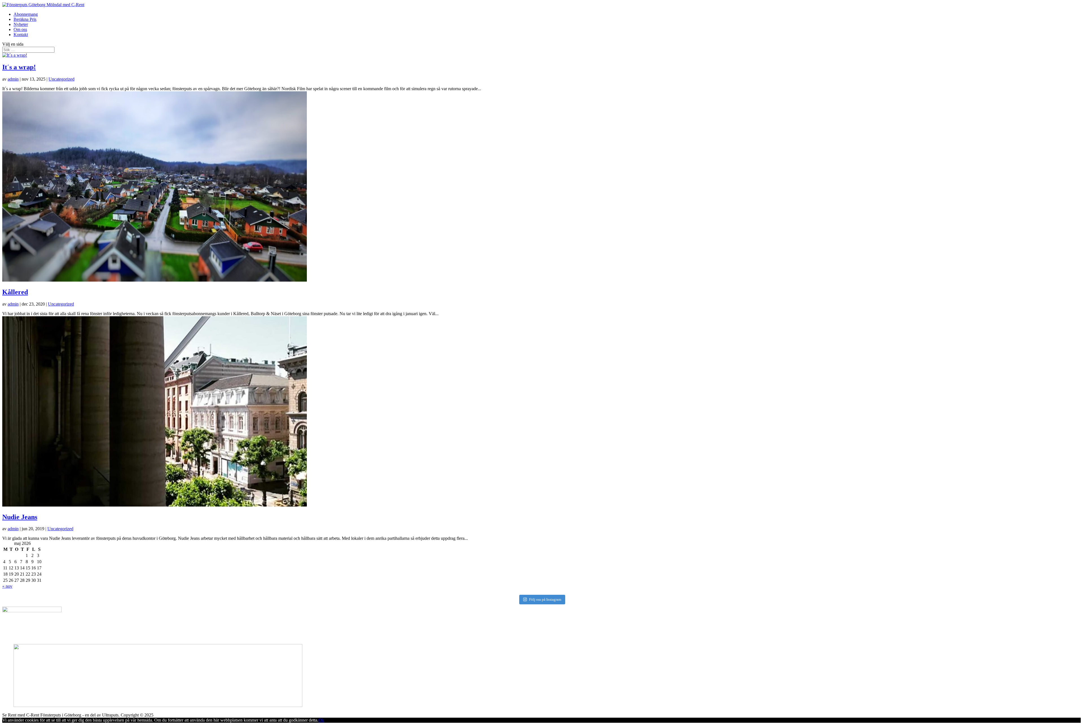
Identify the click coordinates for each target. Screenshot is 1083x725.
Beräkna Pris (25, 19)
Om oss (20, 29)
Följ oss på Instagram (545, 599)
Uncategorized (61, 79)
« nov (7, 586)
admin (13, 79)
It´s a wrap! (19, 67)
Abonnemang (26, 14)
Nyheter (21, 24)
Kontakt (21, 34)
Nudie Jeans (19, 517)
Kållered (15, 292)
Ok (321, 720)
